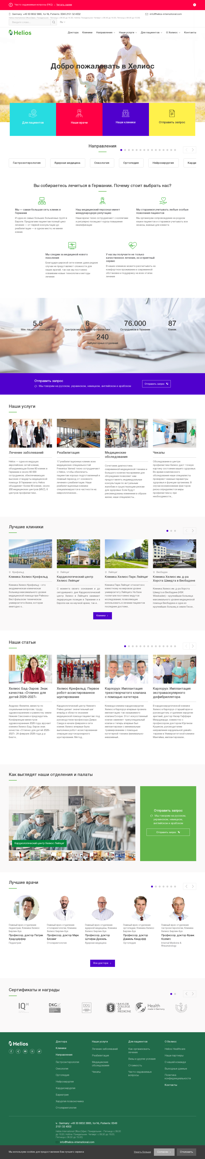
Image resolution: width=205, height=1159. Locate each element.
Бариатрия (105, 96)
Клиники (87, 33)
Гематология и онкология (107, 134)
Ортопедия (105, 69)
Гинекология (106, 123)
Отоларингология (109, 166)
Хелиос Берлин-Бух (25, 843)
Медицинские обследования (130, 62)
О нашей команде (179, 60)
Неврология (105, 187)
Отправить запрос (155, 383)
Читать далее (64, 5)
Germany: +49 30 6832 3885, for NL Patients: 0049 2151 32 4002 (46, 14)
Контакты (190, 33)
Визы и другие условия (156, 55)
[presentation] (186, 150)
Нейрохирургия (107, 78)
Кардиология (106, 208)
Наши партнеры (177, 51)
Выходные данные (179, 69)
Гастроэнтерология (110, 42)
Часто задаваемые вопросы (154, 74)
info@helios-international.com (166, 14)
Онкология (105, 60)
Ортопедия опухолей (111, 114)
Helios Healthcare (178, 42)
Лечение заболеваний (134, 42)
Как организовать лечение (154, 44)
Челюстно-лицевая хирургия (110, 176)
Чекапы (126, 73)
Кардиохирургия (108, 87)
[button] (129, 150)
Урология (104, 105)
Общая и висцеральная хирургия (112, 197)
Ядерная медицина (109, 51)
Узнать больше (142, 1152)
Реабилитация (130, 51)
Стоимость (150, 64)
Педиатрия (105, 157)
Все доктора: (101, 963)
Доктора (73, 33)
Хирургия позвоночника (107, 146)
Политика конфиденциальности (181, 80)
